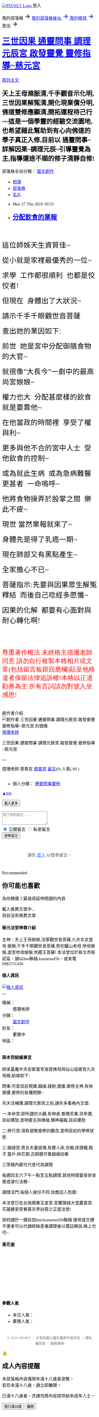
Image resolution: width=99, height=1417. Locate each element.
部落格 (19, 188)
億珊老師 (10, 732)
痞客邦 (40, 769)
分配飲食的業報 (35, 217)
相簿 (17, 182)
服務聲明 (57, 1343)
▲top (7, 793)
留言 (52, 769)
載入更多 (11, 803)
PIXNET (25, 1338)
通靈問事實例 (47, 784)
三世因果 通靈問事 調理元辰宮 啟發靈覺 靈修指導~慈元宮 (46, 53)
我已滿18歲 (13, 1407)
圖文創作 (45, 171)
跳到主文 (10, 80)
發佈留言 (11, 836)
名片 (17, 194)
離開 (30, 1407)
